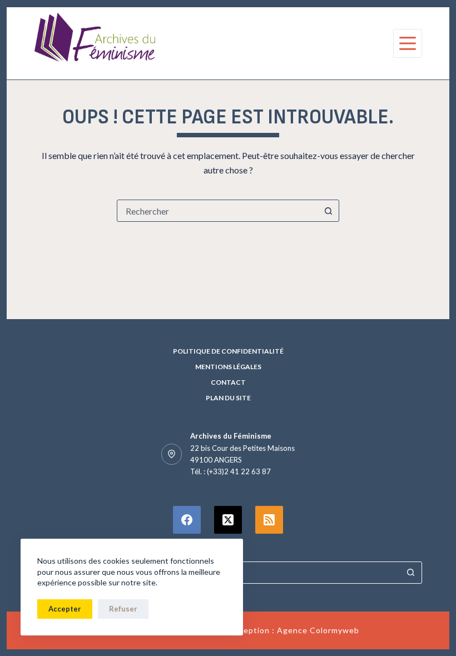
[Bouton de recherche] (328, 210)
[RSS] (269, 520)
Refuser (123, 608)
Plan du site (228, 398)
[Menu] (407, 43)
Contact (228, 382)
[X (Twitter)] (228, 520)
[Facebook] (187, 520)
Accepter (64, 608)
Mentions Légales (228, 366)
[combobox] (217, 211)
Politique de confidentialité (228, 351)
